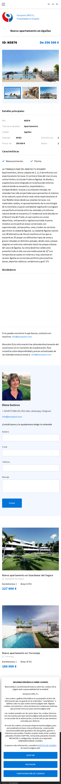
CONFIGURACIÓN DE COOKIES (31, 773)
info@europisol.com (22, 336)
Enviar (12, 503)
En (53, 4)
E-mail (4, 447)
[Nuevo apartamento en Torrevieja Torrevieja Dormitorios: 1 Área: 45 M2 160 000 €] (30, 626)
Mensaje (5, 477)
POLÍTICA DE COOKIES (47, 745)
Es (57, 4)
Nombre (5, 431)
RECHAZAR (30, 764)
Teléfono (6, 462)
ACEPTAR (30, 755)
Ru (49, 4)
